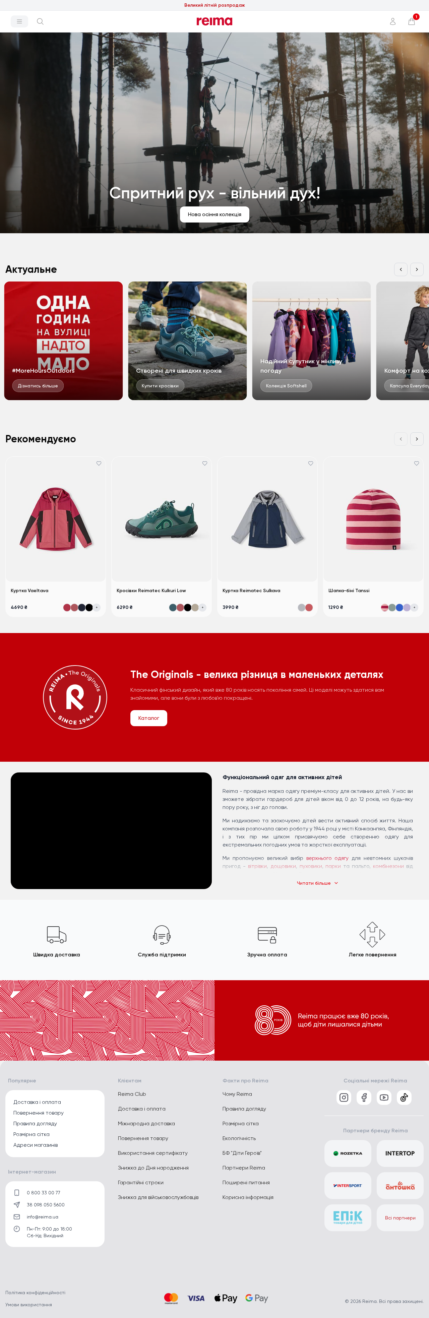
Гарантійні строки (141, 1182)
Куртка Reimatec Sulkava (251, 590)
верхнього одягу (327, 858)
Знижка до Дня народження (153, 1168)
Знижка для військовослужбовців (158, 1197)
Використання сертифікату (153, 1153)
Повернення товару (38, 1113)
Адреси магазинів (35, 1145)
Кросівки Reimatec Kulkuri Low (151, 590)
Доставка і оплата (37, 1102)
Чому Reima (237, 1094)
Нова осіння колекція (215, 5)
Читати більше (314, 883)
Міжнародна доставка (146, 1123)
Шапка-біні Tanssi (348, 590)
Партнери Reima (244, 1168)
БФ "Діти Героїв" (242, 1153)
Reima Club (132, 1094)
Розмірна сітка (31, 1134)
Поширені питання (246, 1182)
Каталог (148, 718)
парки (333, 866)
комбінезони (388, 866)
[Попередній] (401, 269)
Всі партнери (400, 1217)
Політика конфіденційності (35, 1292)
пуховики (311, 866)
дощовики (283, 866)
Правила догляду (35, 1123)
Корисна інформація (248, 1197)
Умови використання (28, 1304)
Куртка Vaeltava (29, 590)
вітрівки (257, 866)
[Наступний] (417, 269)
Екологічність (239, 1138)
